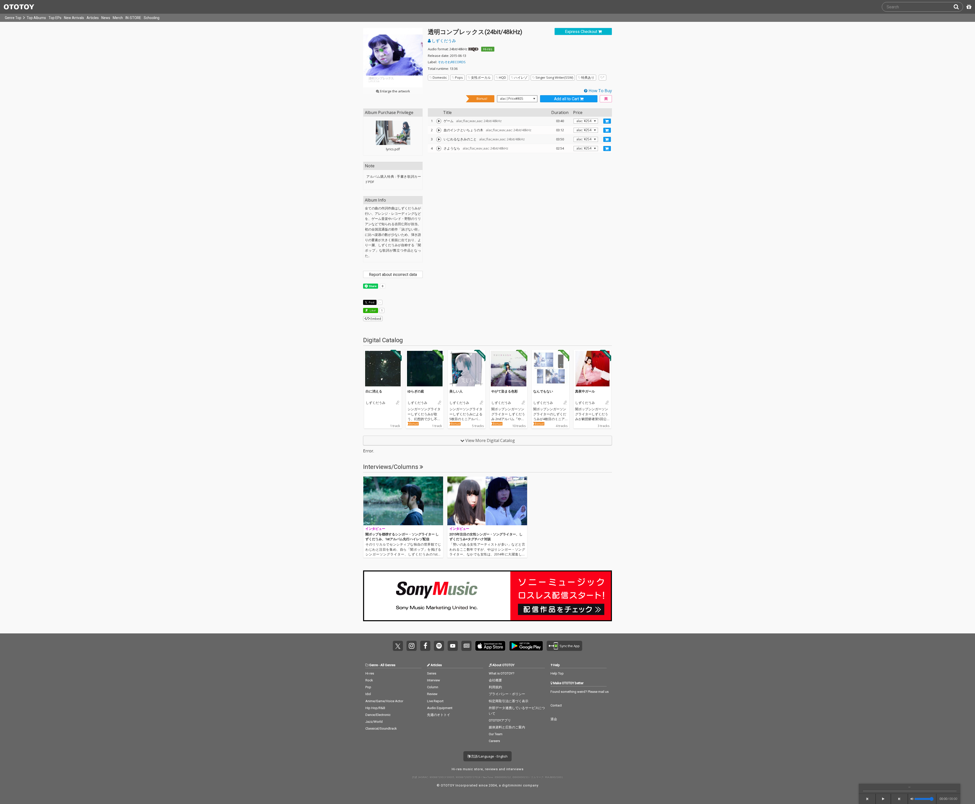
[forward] (899, 799)
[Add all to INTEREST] (606, 98)
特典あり (587, 77)
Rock (369, 680)
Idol (368, 694)
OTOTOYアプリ (500, 720)
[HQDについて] (473, 49)
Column (432, 687)
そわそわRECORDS (452, 62)
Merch (118, 18)
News (105, 18)
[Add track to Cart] (607, 121)
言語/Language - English (489, 756)
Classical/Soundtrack (381, 728)
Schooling (151, 18)
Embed (375, 318)
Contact (556, 705)
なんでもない (543, 391)
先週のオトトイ (438, 715)
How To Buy (600, 90)
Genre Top (13, 18)
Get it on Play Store (526, 646)
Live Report (435, 701)
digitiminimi (512, 785)
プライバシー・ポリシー (507, 694)
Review (432, 694)
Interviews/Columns (391, 466)
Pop (368, 687)
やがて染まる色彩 (504, 391)
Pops (459, 77)
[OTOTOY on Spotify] (439, 646)
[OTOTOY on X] (398, 646)
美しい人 (456, 391)
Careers (494, 741)
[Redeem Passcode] (968, 7)
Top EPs (54, 18)
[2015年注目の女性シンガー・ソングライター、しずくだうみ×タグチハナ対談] (487, 501)
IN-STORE (133, 18)
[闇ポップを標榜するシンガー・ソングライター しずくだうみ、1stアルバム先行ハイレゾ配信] (403, 501)
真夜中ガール (585, 391)
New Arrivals (74, 18)
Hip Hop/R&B (375, 708)
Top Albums (36, 18)
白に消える (374, 391)
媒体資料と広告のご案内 (507, 727)
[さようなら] (439, 148)
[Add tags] (602, 77)
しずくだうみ (443, 40)
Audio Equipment (439, 708)
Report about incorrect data (393, 274)
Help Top (557, 673)
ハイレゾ (520, 77)
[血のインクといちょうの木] (439, 130)
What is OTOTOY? (501, 673)
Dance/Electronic (378, 715)
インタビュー (375, 529)
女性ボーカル (481, 77)
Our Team (495, 734)
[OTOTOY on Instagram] (412, 646)
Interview (433, 680)
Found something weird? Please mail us (579, 692)
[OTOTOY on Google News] (466, 646)
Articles (93, 18)
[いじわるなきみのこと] (439, 139)
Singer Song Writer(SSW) (554, 77)
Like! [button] (372, 310)
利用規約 (495, 687)
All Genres (387, 665)
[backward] (867, 799)
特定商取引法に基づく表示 (508, 701)
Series (431, 673)
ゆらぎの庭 (416, 391)
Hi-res (487, 49)
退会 (553, 719)
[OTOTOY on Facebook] (425, 646)
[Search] (958, 6)
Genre (373, 665)
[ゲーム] (439, 121)
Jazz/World (374, 722)
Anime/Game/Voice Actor (384, 701)
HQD (502, 77)
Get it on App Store (490, 646)
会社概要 (495, 680)
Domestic (440, 77)
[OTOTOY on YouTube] (453, 646)
